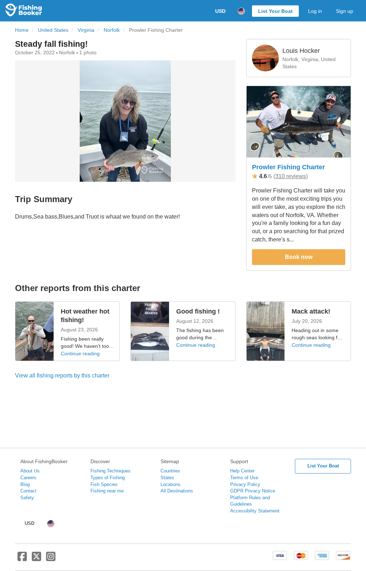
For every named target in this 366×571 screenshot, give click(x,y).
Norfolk (112, 30)
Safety (27, 497)
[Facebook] (22, 559)
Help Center (242, 471)
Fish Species (104, 484)
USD (220, 11)
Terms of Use (244, 477)
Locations (170, 484)
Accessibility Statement (255, 511)
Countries (170, 471)
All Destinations (176, 491)
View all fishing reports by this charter (62, 375)
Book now (298, 257)
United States (53, 30)
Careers (28, 477)
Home (22, 30)
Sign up (344, 11)
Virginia (86, 30)
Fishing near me (107, 491)
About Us (30, 471)
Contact (28, 491)
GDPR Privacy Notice (252, 491)
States (167, 477)
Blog (25, 484)
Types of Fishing (107, 477)
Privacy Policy (245, 484)
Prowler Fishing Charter (288, 167)
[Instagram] (50, 559)
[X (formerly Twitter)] (36, 559)
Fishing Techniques (110, 471)
